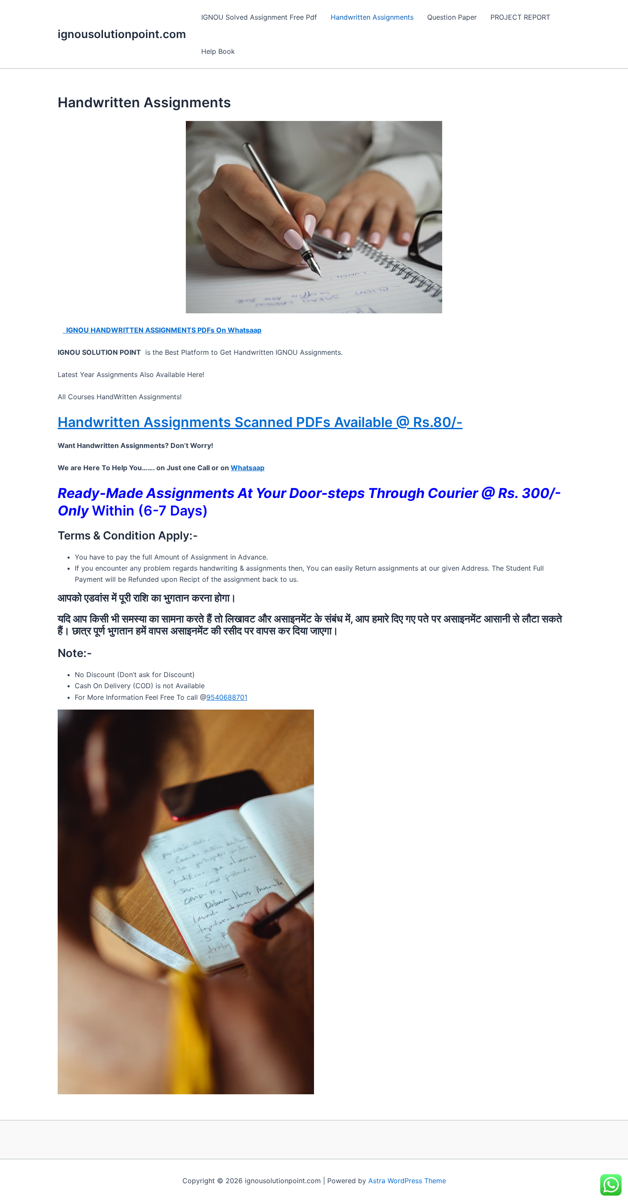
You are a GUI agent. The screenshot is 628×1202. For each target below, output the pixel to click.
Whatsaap (247, 467)
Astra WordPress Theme (407, 1180)
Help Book (218, 51)
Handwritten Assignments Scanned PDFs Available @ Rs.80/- (260, 422)
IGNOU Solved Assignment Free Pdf (259, 17)
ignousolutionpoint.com (122, 34)
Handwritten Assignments (372, 17)
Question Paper (452, 17)
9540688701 (226, 697)
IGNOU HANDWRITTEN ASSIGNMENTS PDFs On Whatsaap (162, 330)
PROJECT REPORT (520, 17)
